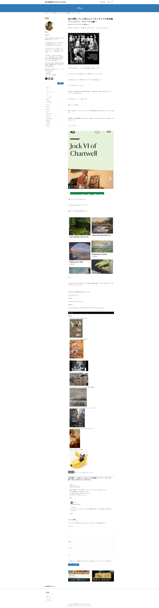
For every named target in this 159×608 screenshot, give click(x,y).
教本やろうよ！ (49, 109)
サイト (69, 554)
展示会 (47, 104)
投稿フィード (48, 596)
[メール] (49, 78)
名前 (69, 541)
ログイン (47, 595)
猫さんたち (48, 111)
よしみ (73, 485)
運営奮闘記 (48, 123)
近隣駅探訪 (48, 121)
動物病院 (47, 99)
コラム (76, 471)
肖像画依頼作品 (49, 118)
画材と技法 (48, 116)
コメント (70, 526)
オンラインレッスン (50, 92)
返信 (71, 497)
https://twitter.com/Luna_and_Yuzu (75, 301)
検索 (60, 83)
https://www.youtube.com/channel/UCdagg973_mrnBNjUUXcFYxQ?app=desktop (86, 307)
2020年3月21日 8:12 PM (75, 504)
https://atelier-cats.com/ (73, 295)
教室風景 (47, 106)
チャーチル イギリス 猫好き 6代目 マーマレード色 (84, 472)
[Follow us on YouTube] (52, 78)
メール (70, 548)
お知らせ (47, 87)
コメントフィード (49, 598)
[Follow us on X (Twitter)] (46, 78)
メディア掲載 (48, 97)
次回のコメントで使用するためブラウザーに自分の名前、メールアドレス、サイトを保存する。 (91, 561)
